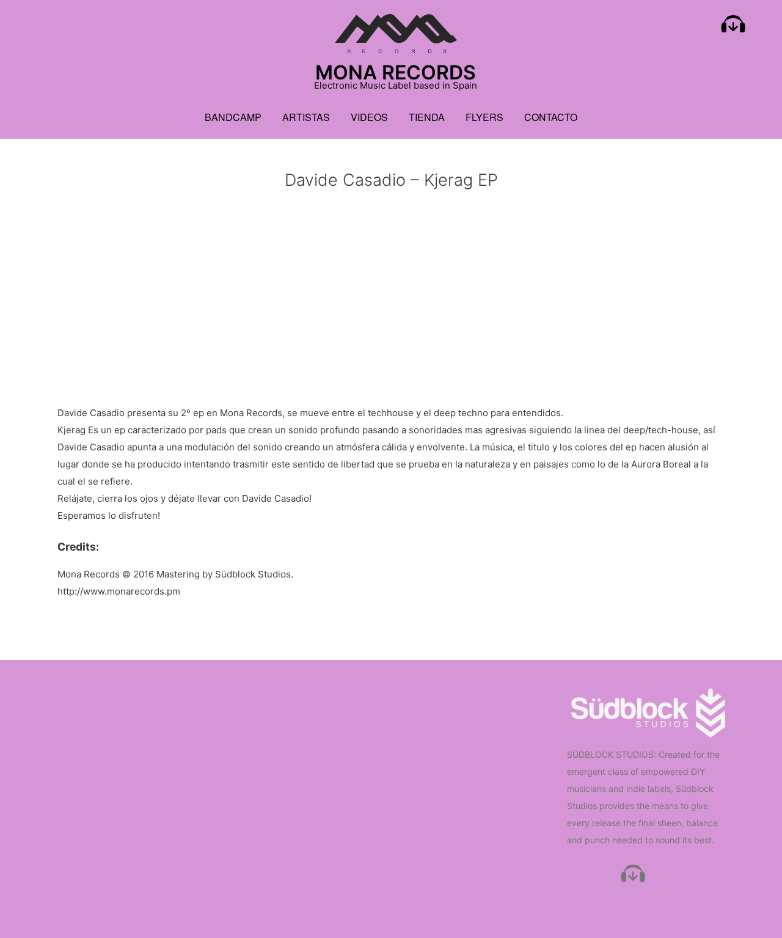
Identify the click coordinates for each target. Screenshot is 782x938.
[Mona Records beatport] (733, 27)
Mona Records (395, 72)
